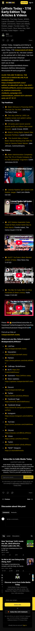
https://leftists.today (23, 376)
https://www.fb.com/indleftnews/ (17, 402)
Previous (7, 499)
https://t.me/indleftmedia (14, 450)
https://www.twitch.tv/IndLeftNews (18, 445)
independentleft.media (10, 335)
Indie (7, 34)
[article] (17, 548)
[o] (30, 543)
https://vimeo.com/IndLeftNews (17, 439)
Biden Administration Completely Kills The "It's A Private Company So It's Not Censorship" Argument (18, 157)
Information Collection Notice (21, 483)
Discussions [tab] (15, 536)
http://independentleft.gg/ (14, 390)
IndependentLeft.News (24, 50)
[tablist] (9, 512)
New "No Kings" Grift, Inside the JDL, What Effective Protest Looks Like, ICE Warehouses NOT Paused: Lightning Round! (12, 543)
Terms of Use (26, 481)
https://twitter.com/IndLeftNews (17, 396)
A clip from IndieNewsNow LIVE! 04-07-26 (11, 549)
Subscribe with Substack (18, 612)
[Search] (32, 536)
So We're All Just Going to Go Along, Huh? (12, 561)
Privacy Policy (23, 620)
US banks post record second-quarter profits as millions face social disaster (18, 126)
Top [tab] (4, 536)
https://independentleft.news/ (16, 355)
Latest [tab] (8, 536)
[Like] (3, 40)
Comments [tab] (6, 512)
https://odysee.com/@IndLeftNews (18, 433)
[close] (29, 574)
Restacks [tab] (14, 512)
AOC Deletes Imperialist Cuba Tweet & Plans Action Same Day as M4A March (18, 224)
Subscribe (24, 2)
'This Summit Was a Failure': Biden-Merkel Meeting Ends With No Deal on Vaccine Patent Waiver (18, 140)
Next (28, 499)
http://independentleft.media (16, 349)
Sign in (31, 2)
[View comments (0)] (8, 40)
